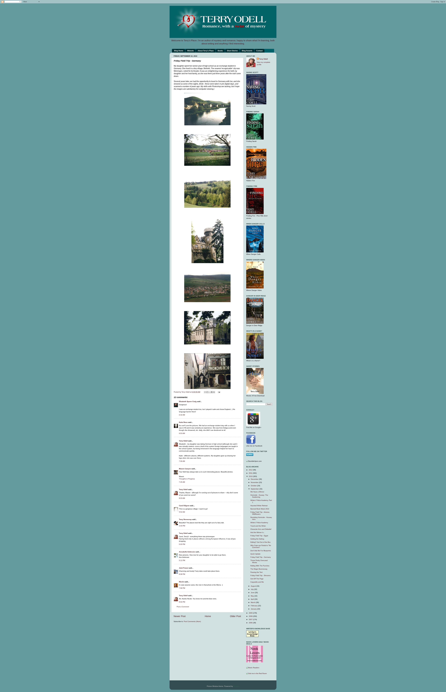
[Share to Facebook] (212, 392)
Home (208, 616)
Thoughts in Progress (187, 479)
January (254, 609)
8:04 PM (182, 602)
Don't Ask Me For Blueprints (260, 551)
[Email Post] (218, 392)
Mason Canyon (185, 469)
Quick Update (255, 554)
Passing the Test (256, 572)
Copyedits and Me (257, 582)
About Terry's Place (206, 51)
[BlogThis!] (207, 392)
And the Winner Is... (257, 532)
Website (190, 51)
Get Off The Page (256, 579)
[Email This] (205, 392)
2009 (251, 613)
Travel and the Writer (258, 526)
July (252, 589)
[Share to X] (209, 392)
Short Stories (232, 51)
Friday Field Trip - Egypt (259, 536)
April (252, 599)
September (255, 489)
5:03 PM (182, 544)
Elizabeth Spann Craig (188, 401)
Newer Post (180, 616)
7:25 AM (182, 482)
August (253, 586)
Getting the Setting (257, 539)
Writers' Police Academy (259, 522)
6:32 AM (182, 415)
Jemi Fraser (183, 568)
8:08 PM (182, 574)
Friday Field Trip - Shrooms (260, 575)
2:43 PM (182, 526)
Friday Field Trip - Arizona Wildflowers (259, 513)
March (253, 602)
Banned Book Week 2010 (259, 509)
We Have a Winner (257, 492)
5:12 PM (182, 560)
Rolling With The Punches (259, 566)
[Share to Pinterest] (214, 392)
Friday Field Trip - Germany (260, 557)
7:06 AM (182, 461)
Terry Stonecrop (185, 519)
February (254, 606)
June (253, 592)
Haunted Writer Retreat (258, 506)
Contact (259, 51)
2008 (251, 616)
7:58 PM (182, 588)
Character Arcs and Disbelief (260, 529)
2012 (251, 470)
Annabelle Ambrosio (187, 552)
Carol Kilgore (184, 506)
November (255, 482)
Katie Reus (183, 422)
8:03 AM (182, 498)
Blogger (236, 686)
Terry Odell (186, 392)
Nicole (181, 582)
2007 (251, 619)
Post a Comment (183, 607)
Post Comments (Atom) (192, 621)
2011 (251, 473)
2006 (251, 623)
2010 (251, 476)
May (252, 596)
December (255, 479)
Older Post (235, 616)
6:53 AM (182, 433)
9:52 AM (182, 512)
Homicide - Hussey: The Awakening (259, 496)
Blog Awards (247, 51)
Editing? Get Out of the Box (260, 542)
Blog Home (178, 51)
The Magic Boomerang (258, 569)
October (254, 486)
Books (220, 51)
